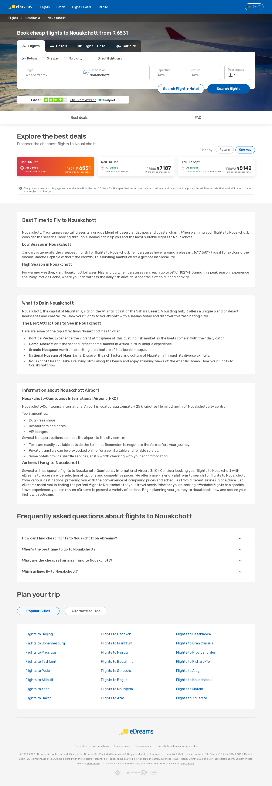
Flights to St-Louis (116, 671)
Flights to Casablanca (193, 634)
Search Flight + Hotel (181, 89)
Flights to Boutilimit (117, 662)
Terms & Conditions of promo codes (176, 746)
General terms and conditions (92, 746)
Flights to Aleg (188, 671)
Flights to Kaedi (38, 689)
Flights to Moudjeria (117, 689)
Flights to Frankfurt (117, 643)
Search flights (229, 89)
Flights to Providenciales (196, 652)
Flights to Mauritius (41, 652)
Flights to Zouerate (191, 698)
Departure (164, 70)
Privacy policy (143, 746)
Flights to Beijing (39, 634)
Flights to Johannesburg (45, 643)
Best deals (79, 118)
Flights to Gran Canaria (194, 643)
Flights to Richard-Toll (193, 662)
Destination (97, 70)
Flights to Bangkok (116, 634)
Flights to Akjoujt (39, 680)
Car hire (103, 7)
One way (245, 150)
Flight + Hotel (81, 7)
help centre (187, 763)
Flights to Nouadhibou (194, 680)
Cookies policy (122, 746)
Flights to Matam (189, 689)
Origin (29, 70)
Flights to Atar (112, 698)
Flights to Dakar (38, 698)
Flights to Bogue (114, 680)
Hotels (61, 7)
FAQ (198, 118)
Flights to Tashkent (41, 662)
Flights (45, 7)
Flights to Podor (38, 671)
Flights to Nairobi (114, 652)
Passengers (236, 70)
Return (195, 70)
